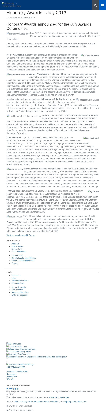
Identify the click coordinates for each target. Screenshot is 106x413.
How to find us (17, 246)
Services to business (20, 280)
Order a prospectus (20, 294)
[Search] (95, 5)
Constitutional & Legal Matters (24, 258)
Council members (19, 251)
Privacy (15, 263)
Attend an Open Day (20, 292)
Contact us (16, 275)
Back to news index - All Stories (20, 235)
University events (19, 287)
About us (15, 243)
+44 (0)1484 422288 (15, 367)
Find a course (17, 289)
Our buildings (17, 255)
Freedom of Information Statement (43, 401)
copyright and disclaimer (75, 401)
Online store (17, 249)
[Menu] (102, 5)
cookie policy (21, 401)
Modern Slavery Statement (22, 260)
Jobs (14, 278)
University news (18, 283)
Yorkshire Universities (59, 397)
